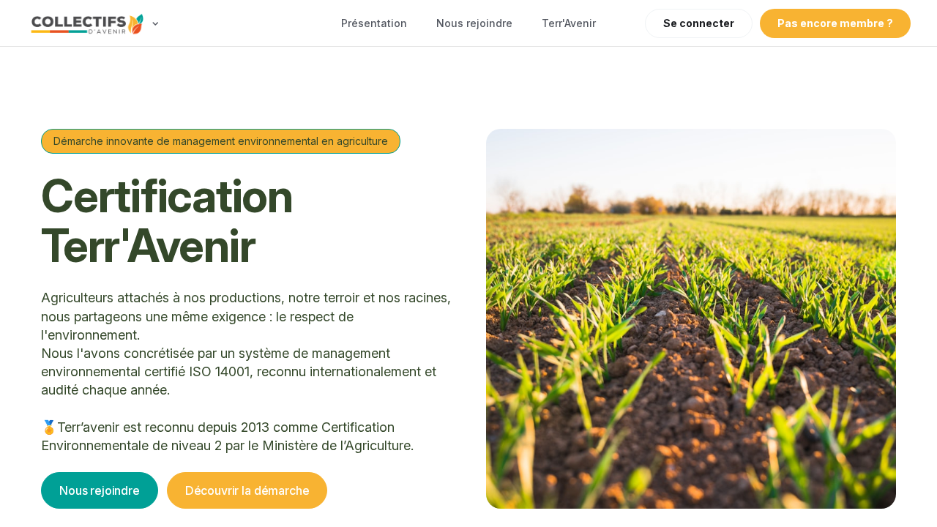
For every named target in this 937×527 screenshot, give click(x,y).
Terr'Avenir (569, 23)
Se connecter (698, 23)
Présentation (374, 23)
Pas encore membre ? (835, 23)
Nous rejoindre (474, 23)
